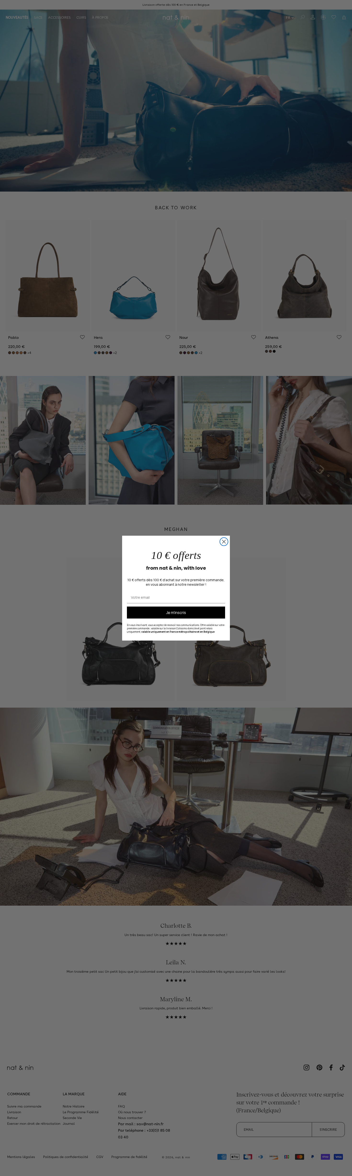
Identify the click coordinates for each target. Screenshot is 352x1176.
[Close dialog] (224, 542)
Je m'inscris (176, 612)
